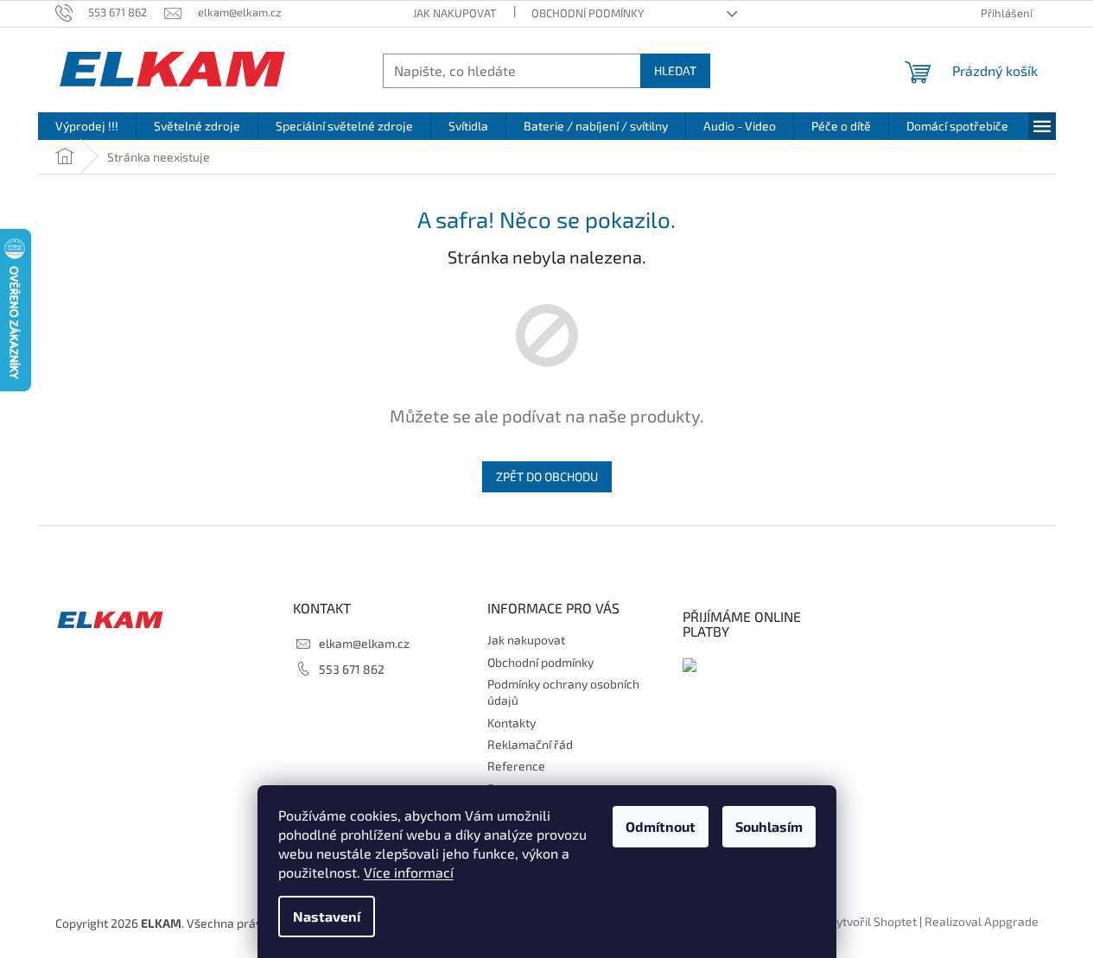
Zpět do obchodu (547, 476)
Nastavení (326, 916)
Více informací (409, 872)
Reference (516, 765)
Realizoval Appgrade (982, 921)
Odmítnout (661, 826)
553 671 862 (351, 669)
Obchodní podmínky (587, 13)
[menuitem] (87, 126)
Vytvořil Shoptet (873, 921)
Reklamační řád (530, 744)
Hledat (675, 70)
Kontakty (511, 722)
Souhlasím (769, 826)
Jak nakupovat (455, 13)
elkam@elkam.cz (364, 643)
